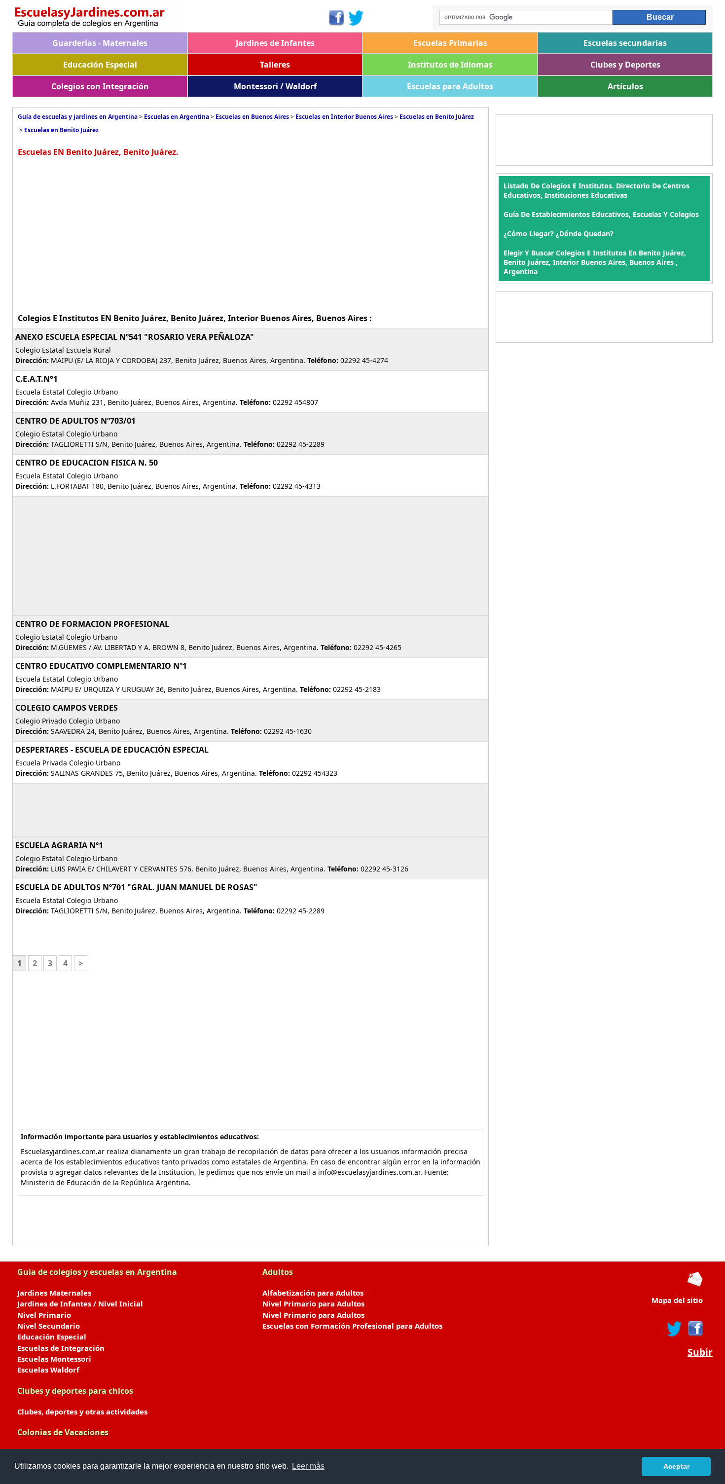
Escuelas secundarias (625, 42)
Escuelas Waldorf (48, 1370)
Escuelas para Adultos (450, 86)
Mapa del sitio (677, 1300)
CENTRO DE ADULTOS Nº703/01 (75, 420)
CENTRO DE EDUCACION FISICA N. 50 (86, 462)
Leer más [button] (308, 1466)
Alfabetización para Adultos (312, 1293)
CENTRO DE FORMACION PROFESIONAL (92, 623)
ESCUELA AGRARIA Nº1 (59, 845)
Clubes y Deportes (625, 64)
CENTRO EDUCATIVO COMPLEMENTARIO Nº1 (101, 665)
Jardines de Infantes (275, 42)
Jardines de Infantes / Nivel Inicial (80, 1303)
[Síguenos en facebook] (695, 1329)
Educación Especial (100, 64)
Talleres (275, 64)
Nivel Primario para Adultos (313, 1303)
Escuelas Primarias (450, 42)
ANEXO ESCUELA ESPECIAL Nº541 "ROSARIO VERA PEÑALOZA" (134, 336)
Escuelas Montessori (54, 1359)
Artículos (625, 86)
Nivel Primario (44, 1315)
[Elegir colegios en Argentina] (169, 18)
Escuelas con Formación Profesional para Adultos (352, 1326)
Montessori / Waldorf (275, 86)
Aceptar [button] (676, 1466)
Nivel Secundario (48, 1326)
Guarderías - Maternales (99, 42)
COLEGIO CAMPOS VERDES (66, 707)
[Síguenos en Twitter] (356, 18)
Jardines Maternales (54, 1293)
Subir (700, 1352)
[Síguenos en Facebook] (335, 18)
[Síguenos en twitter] (674, 1329)
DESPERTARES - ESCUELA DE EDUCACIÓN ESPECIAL (112, 749)
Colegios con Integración (100, 86)
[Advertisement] (100, 234)
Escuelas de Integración (61, 1348)
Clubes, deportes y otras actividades (82, 1411)
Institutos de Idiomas (450, 64)
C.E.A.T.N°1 (36, 378)
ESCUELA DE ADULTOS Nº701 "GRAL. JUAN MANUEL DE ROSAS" (136, 887)
